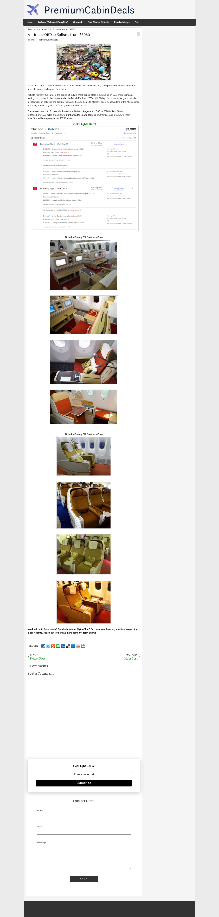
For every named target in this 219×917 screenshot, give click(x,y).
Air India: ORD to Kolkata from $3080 (59, 35)
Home (30, 22)
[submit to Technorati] (83, 646)
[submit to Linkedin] (73, 646)
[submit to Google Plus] (53, 646)
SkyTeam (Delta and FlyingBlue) (53, 22)
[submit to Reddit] (78, 646)
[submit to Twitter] (48, 646)
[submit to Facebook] (43, 646)
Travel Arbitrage (122, 22)
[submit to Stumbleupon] (58, 646)
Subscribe (83, 783)
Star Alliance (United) (98, 22)
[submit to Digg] (63, 646)
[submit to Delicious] (68, 646)
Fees (137, 22)
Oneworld (78, 22)
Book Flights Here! (84, 124)
